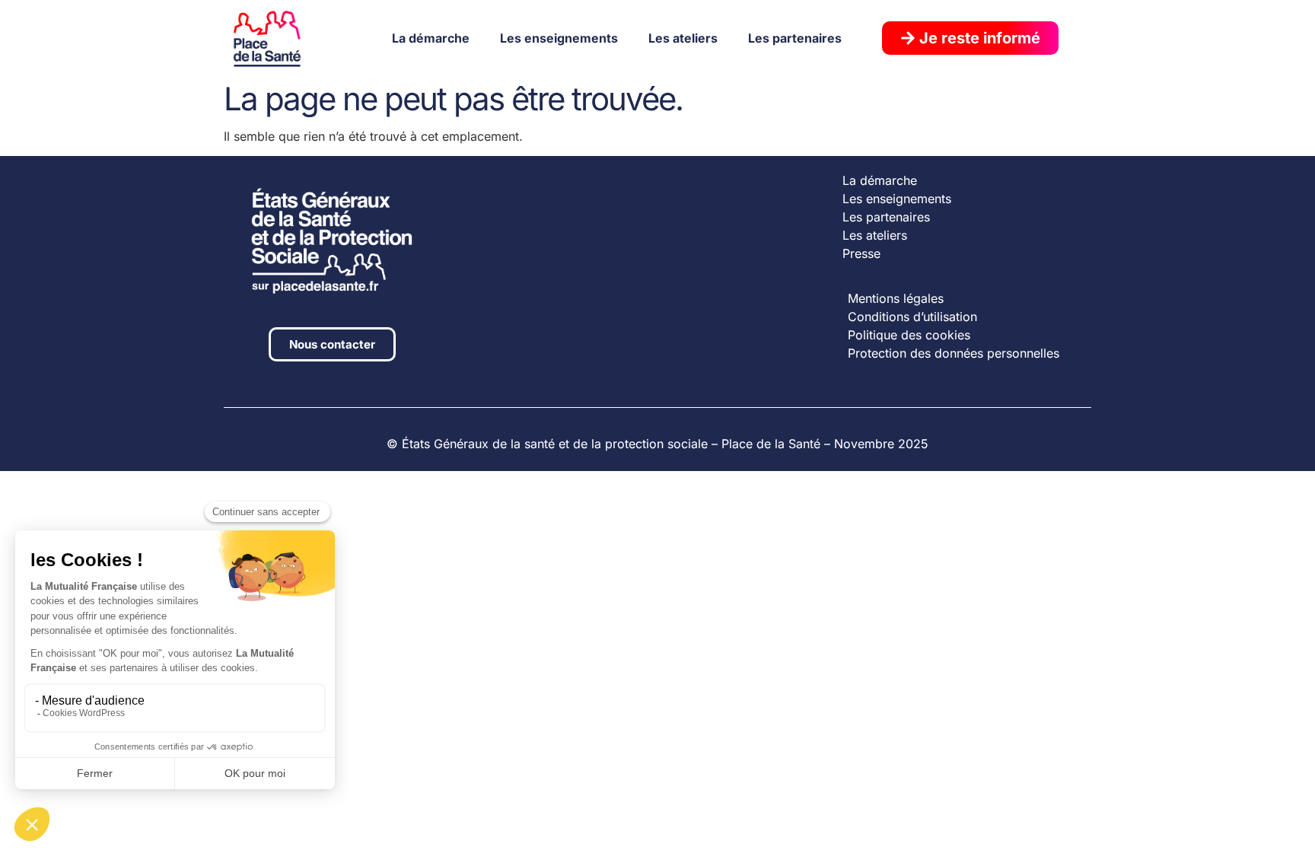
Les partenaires (795, 38)
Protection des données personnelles (953, 353)
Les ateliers (683, 38)
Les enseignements (559, 38)
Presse (861, 253)
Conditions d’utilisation (912, 316)
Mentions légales (896, 298)
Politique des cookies (909, 334)
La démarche (431, 38)
